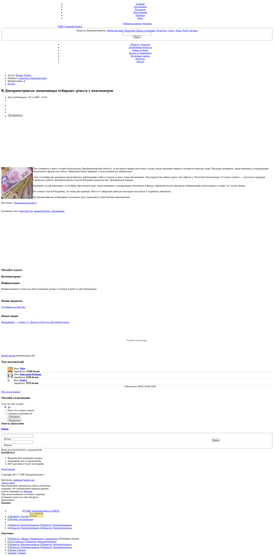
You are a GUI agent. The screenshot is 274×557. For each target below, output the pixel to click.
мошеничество (42, 211)
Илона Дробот (23, 75)
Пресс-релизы (190, 30)
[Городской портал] (33, 538)
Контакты (140, 9)
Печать (11, 83)
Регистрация (140, 12)
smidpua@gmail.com (23, 480)
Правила (140, 15)
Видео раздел (8, 355)
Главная (140, 4)
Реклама (147, 23)
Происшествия (115, 30)
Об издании (140, 6)
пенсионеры (58, 211)
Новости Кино (140, 50)
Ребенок (28, 491)
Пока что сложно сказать (21, 410)
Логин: (7, 439)
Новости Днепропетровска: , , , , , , (137, 30)
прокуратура (26, 211)
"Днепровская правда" (25, 202)
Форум (140, 61)
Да (8, 407)
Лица (178, 30)
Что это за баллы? (10, 391)
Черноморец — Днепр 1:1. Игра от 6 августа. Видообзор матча (35, 322)
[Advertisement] (28, 142)
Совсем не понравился (19, 413)
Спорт (171, 30)
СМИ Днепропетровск (70, 26)
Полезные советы (140, 56)
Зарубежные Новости (140, 47)
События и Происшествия (32, 78)
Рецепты (140, 58)
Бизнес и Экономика (140, 53)
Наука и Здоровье (145, 30)
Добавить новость (132, 23)
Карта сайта (8, 482)
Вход (140, 18)
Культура (161, 30)
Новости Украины (140, 44)
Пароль (8, 445)
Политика (129, 30)
